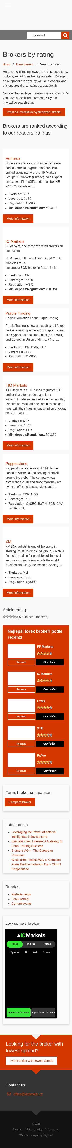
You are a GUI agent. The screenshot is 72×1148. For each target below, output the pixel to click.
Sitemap (17, 1129)
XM (8, 542)
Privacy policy (34, 1129)
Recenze (21, 662)
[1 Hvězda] (4, 616)
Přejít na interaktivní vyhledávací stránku (34, 112)
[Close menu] (7, 5)
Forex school (20, 899)
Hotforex (13, 158)
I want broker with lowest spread (31, 1060)
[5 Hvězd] (16, 616)
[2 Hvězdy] (7, 616)
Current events (21, 903)
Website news (21, 894)
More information (18, 218)
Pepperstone (16, 463)
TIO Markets (16, 385)
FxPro (41, 755)
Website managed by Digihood (36, 1135)
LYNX (41, 701)
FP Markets (45, 646)
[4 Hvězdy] (13, 616)
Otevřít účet (49, 662)
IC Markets (15, 241)
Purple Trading (18, 313)
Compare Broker (20, 802)
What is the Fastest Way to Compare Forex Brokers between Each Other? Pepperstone (36, 864)
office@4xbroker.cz (28, 1094)
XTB (40, 728)
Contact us (53, 1129)
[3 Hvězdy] (10, 616)
